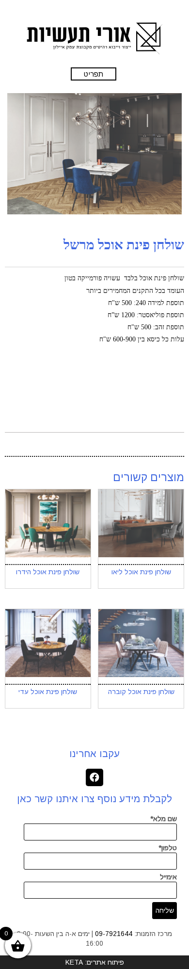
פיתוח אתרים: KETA (94, 962)
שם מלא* (163, 819)
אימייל (168, 877)
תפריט (93, 74)
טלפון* (167, 848)
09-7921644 (113, 933)
